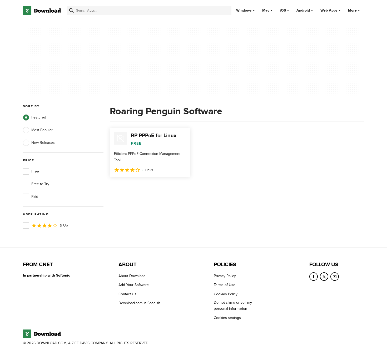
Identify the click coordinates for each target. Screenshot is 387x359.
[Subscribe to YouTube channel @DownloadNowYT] (334, 276)
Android (303, 10)
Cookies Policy (225, 294)
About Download (132, 276)
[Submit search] (71, 10)
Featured (38, 117)
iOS (283, 10)
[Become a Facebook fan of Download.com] (313, 276)
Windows (244, 10)
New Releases (43, 142)
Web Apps (329, 10)
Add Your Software (133, 285)
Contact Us (127, 294)
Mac (265, 10)
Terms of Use (224, 285)
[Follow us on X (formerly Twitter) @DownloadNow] (324, 276)
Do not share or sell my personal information (233, 305)
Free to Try (40, 184)
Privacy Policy (225, 276)
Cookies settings (227, 318)
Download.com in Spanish (139, 303)
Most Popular (42, 130)
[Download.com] (42, 10)
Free (35, 171)
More (352, 10)
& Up (64, 225)
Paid (34, 196)
